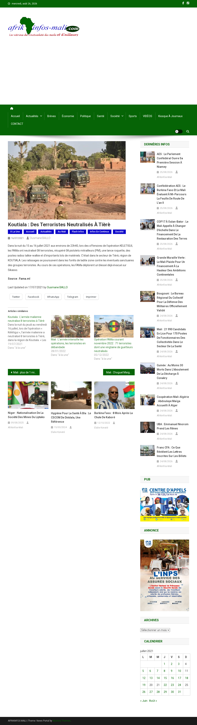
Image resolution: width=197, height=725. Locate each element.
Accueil (15, 116)
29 (165, 691)
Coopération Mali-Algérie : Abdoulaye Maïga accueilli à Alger (173, 401)
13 (151, 678)
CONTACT (17, 123)
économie (68, 116)
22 (165, 684)
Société (115, 116)
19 (143, 684)
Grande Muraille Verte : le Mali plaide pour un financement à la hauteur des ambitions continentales (171, 266)
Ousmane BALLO (40, 238)
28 (158, 691)
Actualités (32, 116)
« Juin (143, 700)
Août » (153, 700)
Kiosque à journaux (170, 116)
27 (151, 691)
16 (172, 678)
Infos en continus (99, 231)
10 (179, 670)
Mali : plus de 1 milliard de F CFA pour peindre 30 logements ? (26, 372)
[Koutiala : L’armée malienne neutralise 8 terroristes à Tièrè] (29, 332)
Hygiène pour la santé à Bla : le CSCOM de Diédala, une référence (71, 417)
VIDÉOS (147, 116)
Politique (85, 116)
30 (172, 691)
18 (186, 678)
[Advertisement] (98, 76)
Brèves (51, 116)
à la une (15, 231)
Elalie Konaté (58, 432)
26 (143, 691)
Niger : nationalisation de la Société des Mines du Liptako (26, 415)
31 (179, 691)
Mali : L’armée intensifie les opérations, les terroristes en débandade (68, 343)
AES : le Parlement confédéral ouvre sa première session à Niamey (170, 160)
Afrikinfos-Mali (15, 427)
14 (158, 678)
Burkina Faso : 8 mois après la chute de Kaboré (113, 415)
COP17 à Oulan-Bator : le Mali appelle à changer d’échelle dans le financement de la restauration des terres (172, 230)
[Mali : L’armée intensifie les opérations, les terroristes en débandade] (70, 326)
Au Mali (62, 231)
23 (172, 684)
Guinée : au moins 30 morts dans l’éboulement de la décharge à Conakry (173, 372)
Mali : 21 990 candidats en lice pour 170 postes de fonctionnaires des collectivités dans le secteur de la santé (172, 338)
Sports (133, 116)
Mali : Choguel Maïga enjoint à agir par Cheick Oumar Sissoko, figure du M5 (120, 372)
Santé (100, 116)
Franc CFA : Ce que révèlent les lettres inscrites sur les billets (171, 452)
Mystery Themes (62, 720)
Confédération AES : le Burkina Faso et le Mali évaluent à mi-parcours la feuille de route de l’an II (171, 194)
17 (179, 678)
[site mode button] (179, 131)
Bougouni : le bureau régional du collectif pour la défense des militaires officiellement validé (172, 302)
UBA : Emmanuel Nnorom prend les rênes (173, 426)
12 (143, 678)
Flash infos (78, 231)
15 (165, 678)
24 (179, 684)
